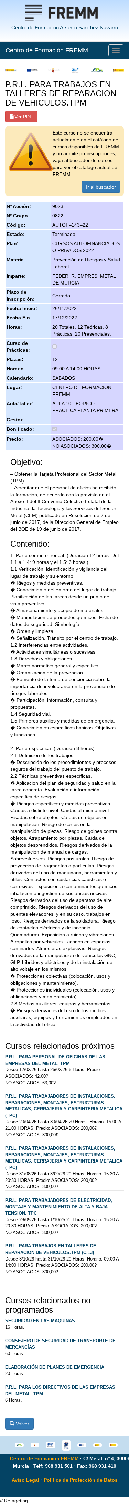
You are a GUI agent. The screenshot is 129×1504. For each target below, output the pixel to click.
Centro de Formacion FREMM (44, 1458)
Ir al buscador (101, 187)
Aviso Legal (25, 1480)
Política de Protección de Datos (81, 1480)
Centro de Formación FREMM (47, 50)
